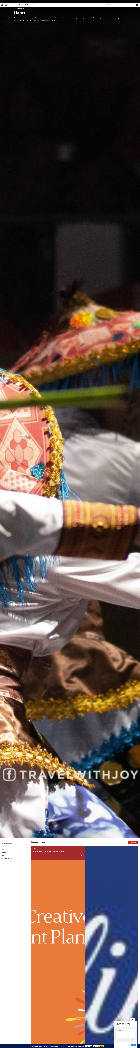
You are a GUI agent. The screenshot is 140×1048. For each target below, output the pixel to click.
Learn (21, 5)
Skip (129, 1045)
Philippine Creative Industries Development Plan (48, 851)
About (33, 5)
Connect (14, 5)
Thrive (27, 5)
